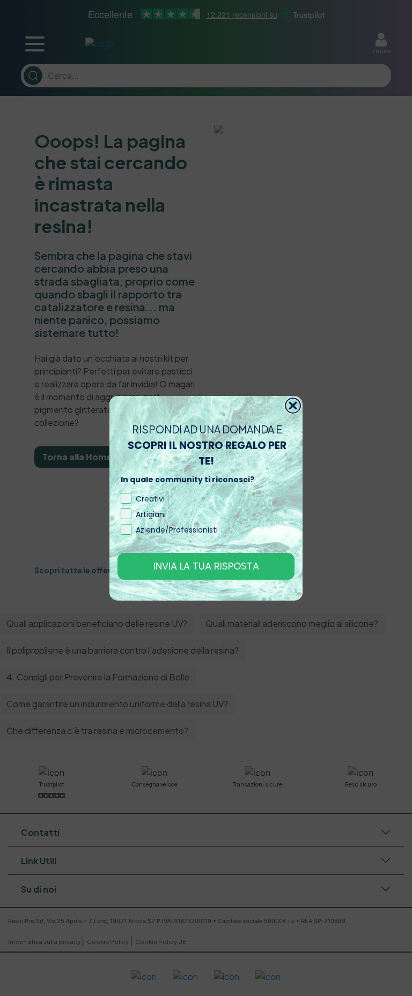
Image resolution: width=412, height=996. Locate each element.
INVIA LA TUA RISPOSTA (206, 566)
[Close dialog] (292, 405)
